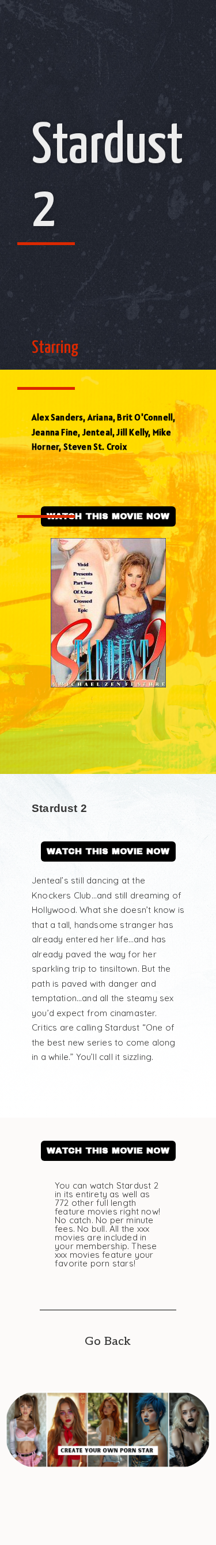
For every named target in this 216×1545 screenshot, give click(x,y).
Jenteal (97, 432)
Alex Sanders (57, 417)
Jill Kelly (132, 432)
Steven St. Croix (95, 446)
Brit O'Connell (145, 417)
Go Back (108, 1341)
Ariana (100, 417)
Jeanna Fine (55, 432)
